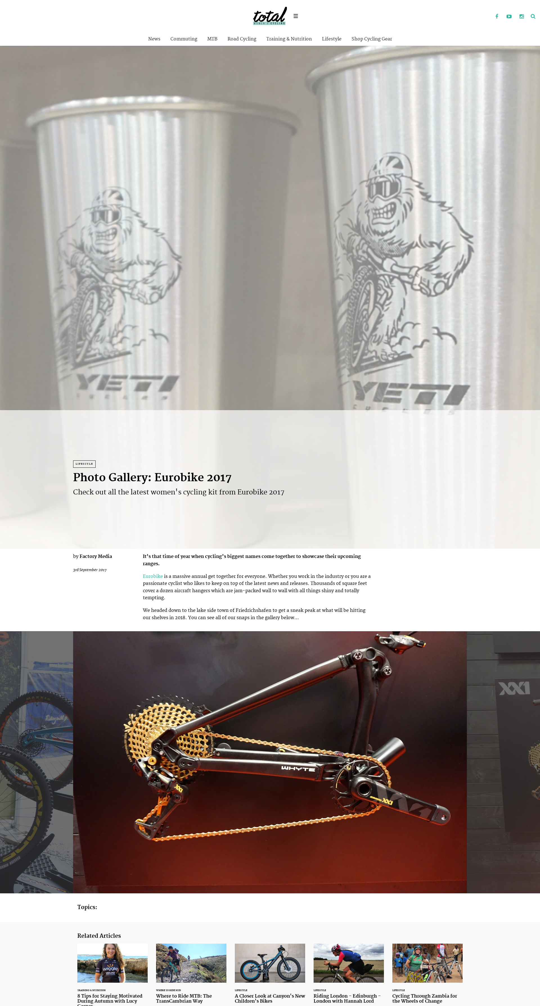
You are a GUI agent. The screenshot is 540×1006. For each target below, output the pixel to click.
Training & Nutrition (289, 39)
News (154, 39)
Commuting (183, 39)
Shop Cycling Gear (372, 39)
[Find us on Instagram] (521, 17)
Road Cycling (242, 39)
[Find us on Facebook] (497, 17)
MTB (212, 39)
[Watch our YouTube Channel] (509, 17)
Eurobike (153, 576)
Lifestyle (331, 39)
